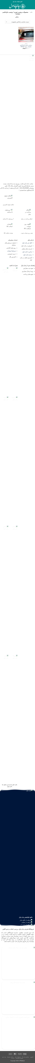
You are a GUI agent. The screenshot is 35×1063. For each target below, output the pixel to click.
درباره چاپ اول (27, 254)
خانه (31, 12)
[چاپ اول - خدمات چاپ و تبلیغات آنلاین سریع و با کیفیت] (17, 6)
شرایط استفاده (11, 251)
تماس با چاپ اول (27, 252)
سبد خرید (4, 1057)
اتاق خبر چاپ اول (27, 243)
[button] (33, 6)
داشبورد (31, 1057)
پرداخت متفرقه (10, 1057)
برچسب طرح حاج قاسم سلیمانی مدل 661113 (26, 45)
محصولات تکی (18, 1057)
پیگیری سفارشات (19, 1058)
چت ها (13, 1058)
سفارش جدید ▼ (25, 1057)
